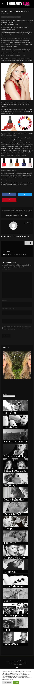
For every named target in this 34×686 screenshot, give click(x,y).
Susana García (22, 663)
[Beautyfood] (15, 428)
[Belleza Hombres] (15, 573)
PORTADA (18, 660)
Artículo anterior (17, 209)
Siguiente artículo (17, 213)
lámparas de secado (6, 51)
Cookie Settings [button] (7, 682)
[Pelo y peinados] (15, 500)
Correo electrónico (9, 308)
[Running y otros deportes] (15, 443)
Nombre (5, 300)
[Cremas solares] (15, 414)
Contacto (12, 663)
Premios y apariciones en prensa (18, 661)
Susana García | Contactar (17, 379)
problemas (19, 51)
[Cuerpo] (15, 529)
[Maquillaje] (15, 486)
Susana (3, 13)
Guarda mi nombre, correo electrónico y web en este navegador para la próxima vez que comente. (17, 328)
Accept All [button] (16, 682)
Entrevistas (18, 664)
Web (3, 317)
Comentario (6, 269)
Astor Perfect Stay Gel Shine (21, 22)
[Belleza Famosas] (15, 544)
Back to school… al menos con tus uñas (17, 211)
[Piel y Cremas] (15, 515)
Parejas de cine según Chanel (17, 216)
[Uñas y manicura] (15, 587)
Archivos (5, 394)
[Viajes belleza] (15, 602)
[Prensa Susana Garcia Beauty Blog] (15, 616)
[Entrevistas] (15, 645)
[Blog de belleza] (15, 558)
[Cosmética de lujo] (15, 457)
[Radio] (15, 630)
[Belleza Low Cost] (15, 471)
